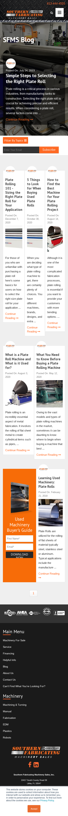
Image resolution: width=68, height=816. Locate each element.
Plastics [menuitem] (7, 731)
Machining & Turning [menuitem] (14, 704)
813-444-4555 (56, 3)
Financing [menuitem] (8, 653)
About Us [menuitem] (8, 673)
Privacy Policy (47, 800)
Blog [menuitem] (5, 666)
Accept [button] (34, 808)
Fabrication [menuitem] (9, 717)
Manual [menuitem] (7, 711)
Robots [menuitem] (7, 737)
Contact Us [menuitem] (9, 679)
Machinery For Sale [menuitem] (14, 640)
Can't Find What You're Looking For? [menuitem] (24, 686)
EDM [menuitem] (6, 724)
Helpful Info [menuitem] (9, 660)
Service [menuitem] (7, 646)
